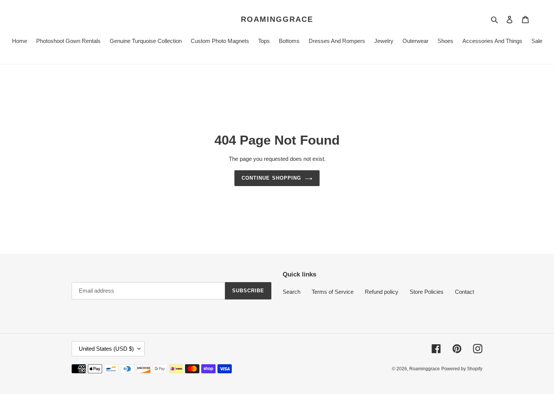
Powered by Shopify (461, 368)
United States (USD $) (106, 348)
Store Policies (427, 292)
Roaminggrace (277, 19)
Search (291, 292)
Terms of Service (333, 292)
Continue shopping (271, 178)
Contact (464, 292)
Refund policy (381, 292)
